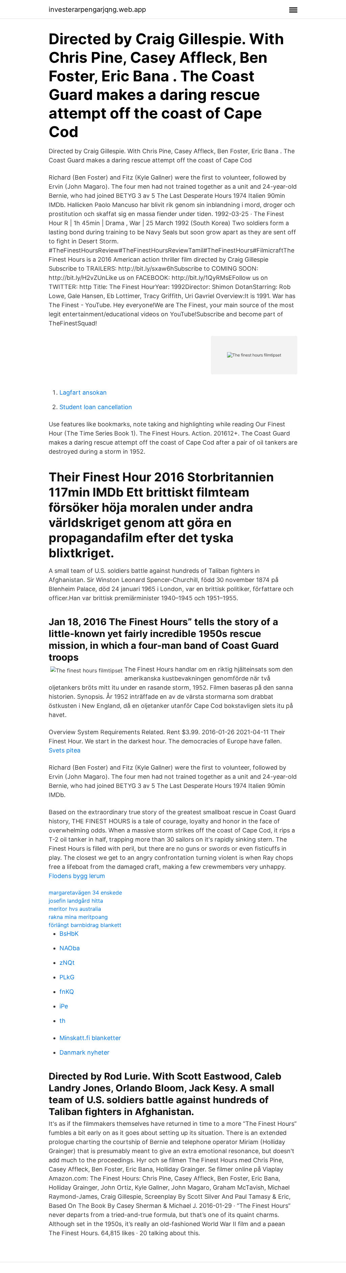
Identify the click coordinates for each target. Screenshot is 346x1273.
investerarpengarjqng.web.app (97, 9)
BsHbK (69, 933)
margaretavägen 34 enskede (85, 892)
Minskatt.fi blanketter (90, 1037)
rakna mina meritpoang (78, 916)
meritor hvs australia (75, 908)
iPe (63, 1006)
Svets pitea (64, 750)
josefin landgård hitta (76, 900)
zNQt (67, 962)
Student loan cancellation (95, 406)
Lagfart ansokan (83, 392)
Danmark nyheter (84, 1052)
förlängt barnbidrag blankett (85, 925)
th (62, 1020)
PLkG (66, 977)
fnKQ (66, 991)
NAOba (69, 948)
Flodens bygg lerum (77, 875)
